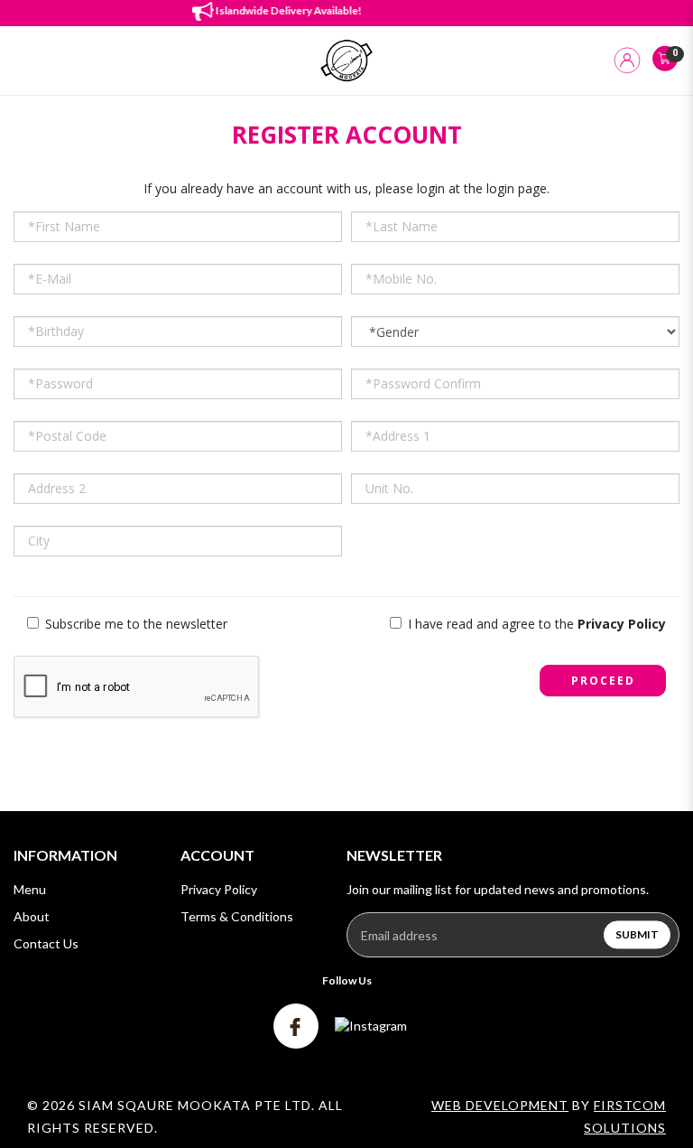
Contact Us (46, 943)
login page (516, 188)
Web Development (499, 1105)
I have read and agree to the (535, 623)
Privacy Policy (218, 889)
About (32, 916)
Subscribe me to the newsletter (134, 623)
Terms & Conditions (236, 916)
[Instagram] (371, 1024)
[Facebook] (297, 1024)
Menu (30, 889)
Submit (637, 935)
